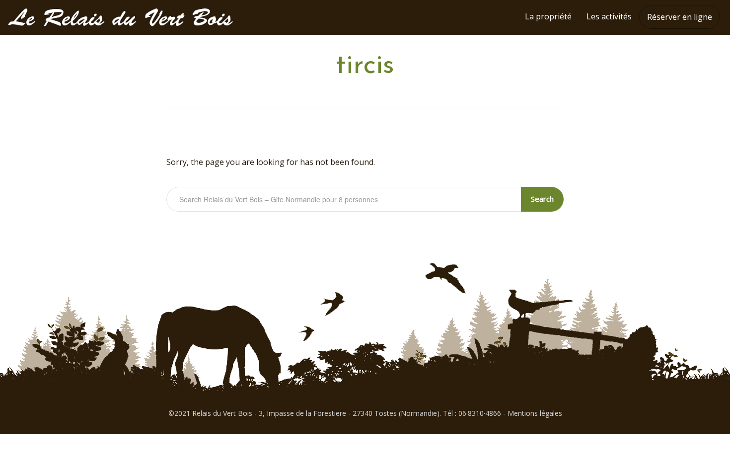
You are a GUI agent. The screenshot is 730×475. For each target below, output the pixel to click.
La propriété (548, 16)
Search (542, 199)
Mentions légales (535, 413)
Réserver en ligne (679, 16)
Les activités (609, 16)
